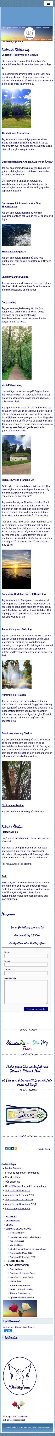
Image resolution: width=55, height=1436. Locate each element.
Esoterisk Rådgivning (15, 49)
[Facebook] (6, 1148)
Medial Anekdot (13, 1168)
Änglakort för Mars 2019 (17, 1190)
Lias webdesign (43, 1427)
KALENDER (11, 1217)
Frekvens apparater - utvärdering (22, 1173)
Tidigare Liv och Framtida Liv (18, 480)
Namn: (7, 952)
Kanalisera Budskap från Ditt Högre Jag (24, 594)
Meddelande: (10, 978)
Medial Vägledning (12, 385)
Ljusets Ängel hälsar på (17, 1208)
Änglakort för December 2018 (20, 1204)
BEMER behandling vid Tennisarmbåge (25, 1186)
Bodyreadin (8, 302)
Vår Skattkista (12, 1182)
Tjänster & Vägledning (20, 1293)
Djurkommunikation (13, 805)
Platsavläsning (10, 832)
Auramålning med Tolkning (17, 629)
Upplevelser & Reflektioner (22, 1297)
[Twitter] (9, 1148)
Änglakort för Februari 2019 (19, 1195)
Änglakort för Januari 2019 (19, 1199)
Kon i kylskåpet (13, 1177)
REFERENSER (13, 1221)
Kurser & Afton (16, 1281)
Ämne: (7, 969)
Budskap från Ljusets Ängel (22, 1273)
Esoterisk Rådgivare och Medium (20, 55)
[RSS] (16, 1148)
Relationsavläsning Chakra (17, 733)
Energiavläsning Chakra (15, 277)
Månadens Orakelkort (20, 1285)
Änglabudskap (16, 1269)
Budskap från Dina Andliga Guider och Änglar (27, 162)
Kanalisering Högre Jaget (21, 1277)
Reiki (4, 876)
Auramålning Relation (14, 695)
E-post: (7, 961)
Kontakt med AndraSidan (16, 133)
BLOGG (9, 1225)
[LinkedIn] (12, 1148)
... (15, 1261)
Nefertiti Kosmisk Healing (21, 1289)
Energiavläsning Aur (13, 251)
